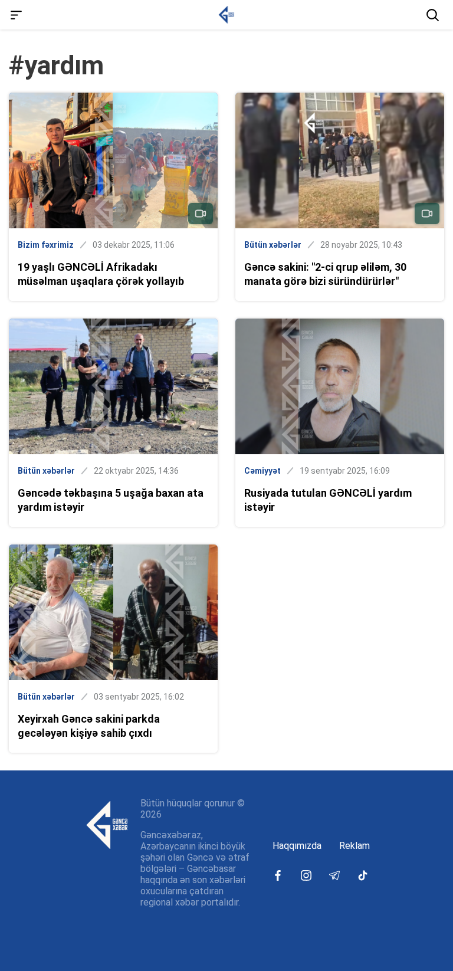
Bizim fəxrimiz (46, 245)
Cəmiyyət (262, 470)
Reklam (354, 845)
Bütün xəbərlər (272, 245)
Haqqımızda (297, 845)
